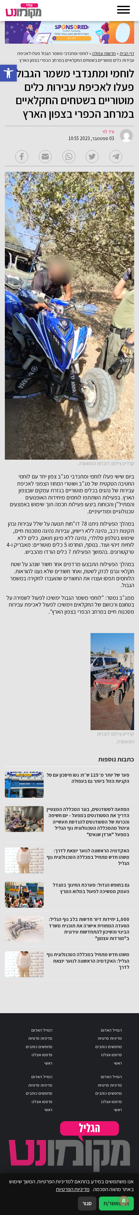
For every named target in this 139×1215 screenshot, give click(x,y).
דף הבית (127, 53)
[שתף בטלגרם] (115, 156)
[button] (8, 73)
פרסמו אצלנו (111, 1054)
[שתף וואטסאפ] (68, 156)
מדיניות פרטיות (110, 1038)
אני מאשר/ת (116, 1203)
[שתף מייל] (45, 156)
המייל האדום (111, 1030)
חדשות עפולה (104, 53)
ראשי (118, 1063)
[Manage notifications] (124, 1201)
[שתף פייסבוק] (21, 156)
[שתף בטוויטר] (92, 156)
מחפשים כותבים (108, 1046)
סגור (87, 1203)
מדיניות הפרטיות (73, 1189)
